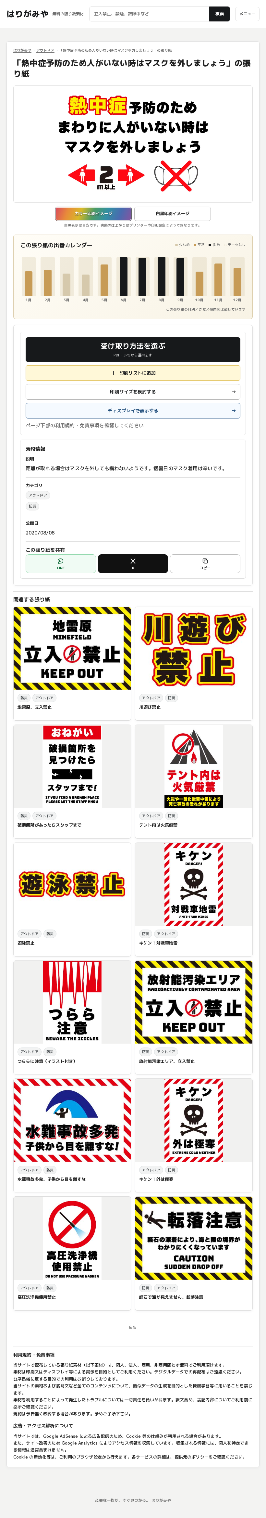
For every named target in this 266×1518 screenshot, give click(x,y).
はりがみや (27, 14)
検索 (219, 14)
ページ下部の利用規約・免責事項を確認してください (85, 425)
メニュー (247, 14)
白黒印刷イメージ (172, 213)
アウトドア (45, 50)
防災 (32, 506)
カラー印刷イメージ (94, 213)
